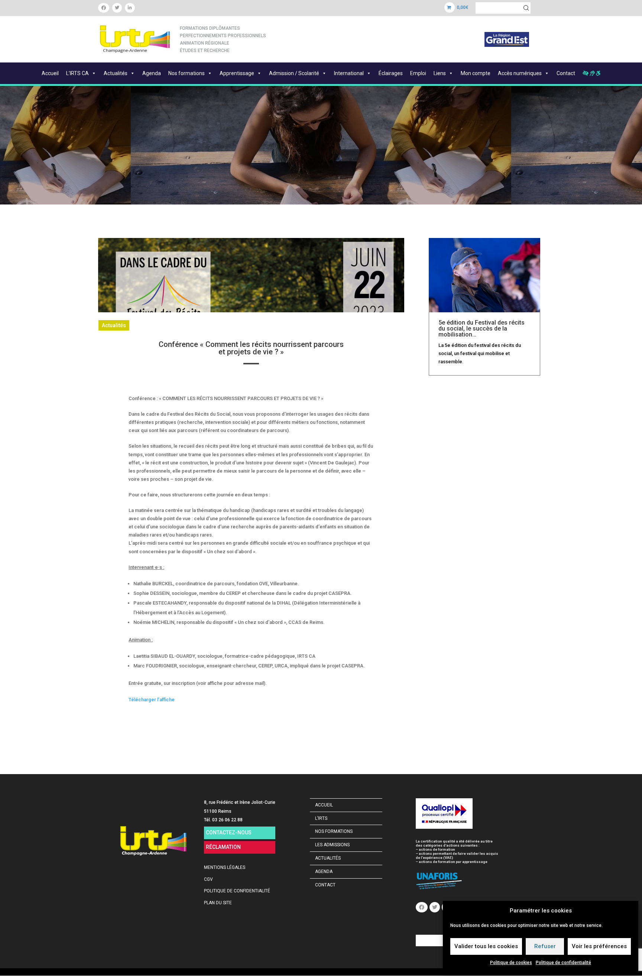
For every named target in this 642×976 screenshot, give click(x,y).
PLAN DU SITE (218, 902)
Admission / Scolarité (294, 73)
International (349, 73)
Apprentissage (237, 73)
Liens (440, 73)
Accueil (50, 73)
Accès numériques (520, 73)
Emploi (418, 73)
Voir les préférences (599, 946)
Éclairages (391, 73)
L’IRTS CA (77, 73)
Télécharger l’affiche (152, 699)
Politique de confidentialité (563, 962)
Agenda (151, 73)
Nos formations (186, 73)
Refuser (545, 946)
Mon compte (475, 73)
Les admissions (332, 844)
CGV (208, 879)
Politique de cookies (511, 962)
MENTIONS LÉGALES (224, 867)
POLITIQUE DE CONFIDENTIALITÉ (237, 890)
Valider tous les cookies (486, 946)
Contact (566, 73)
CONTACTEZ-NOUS (229, 832)
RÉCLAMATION (223, 847)
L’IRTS (321, 818)
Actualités (115, 73)
